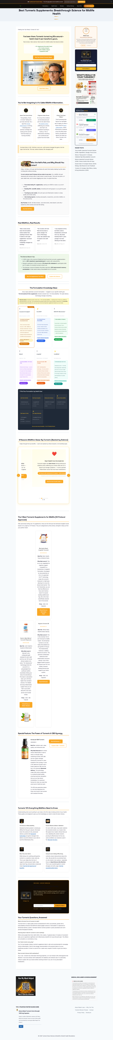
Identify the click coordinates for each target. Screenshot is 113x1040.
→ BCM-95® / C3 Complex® (49, 404)
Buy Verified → (91, 139)
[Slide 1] (39, 498)
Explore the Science (55, 276)
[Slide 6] (45, 498)
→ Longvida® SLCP (36, 404)
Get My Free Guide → (60, 905)
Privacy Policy (57, 908)
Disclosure (89, 45)
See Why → (81, 120)
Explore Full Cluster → (24, 343)
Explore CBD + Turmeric (58, 745)
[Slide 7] (46, 498)
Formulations (45, 6)
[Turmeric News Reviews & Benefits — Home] (20, 6)
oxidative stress (44, 123)
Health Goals (54, 6)
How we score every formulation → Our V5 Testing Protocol (43, 426)
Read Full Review (43, 681)
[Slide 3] (41, 498)
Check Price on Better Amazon (26, 704)
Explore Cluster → (41, 340)
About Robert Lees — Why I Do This (84, 1007)
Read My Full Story (27, 208)
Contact (91, 1010)
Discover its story (52, 839)
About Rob (79, 6)
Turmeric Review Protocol (81, 1010)
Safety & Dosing (70, 6)
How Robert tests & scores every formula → (86, 143)
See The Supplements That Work (35, 276)
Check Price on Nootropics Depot (43, 611)
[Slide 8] (47, 498)
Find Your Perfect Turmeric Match (43, 57)
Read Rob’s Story (44, 88)
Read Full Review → (56, 741)
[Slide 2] (40, 498)
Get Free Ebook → (86, 68)
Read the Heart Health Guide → (43, 481)
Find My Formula (88, 5)
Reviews (62, 6)
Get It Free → (81, 1)
